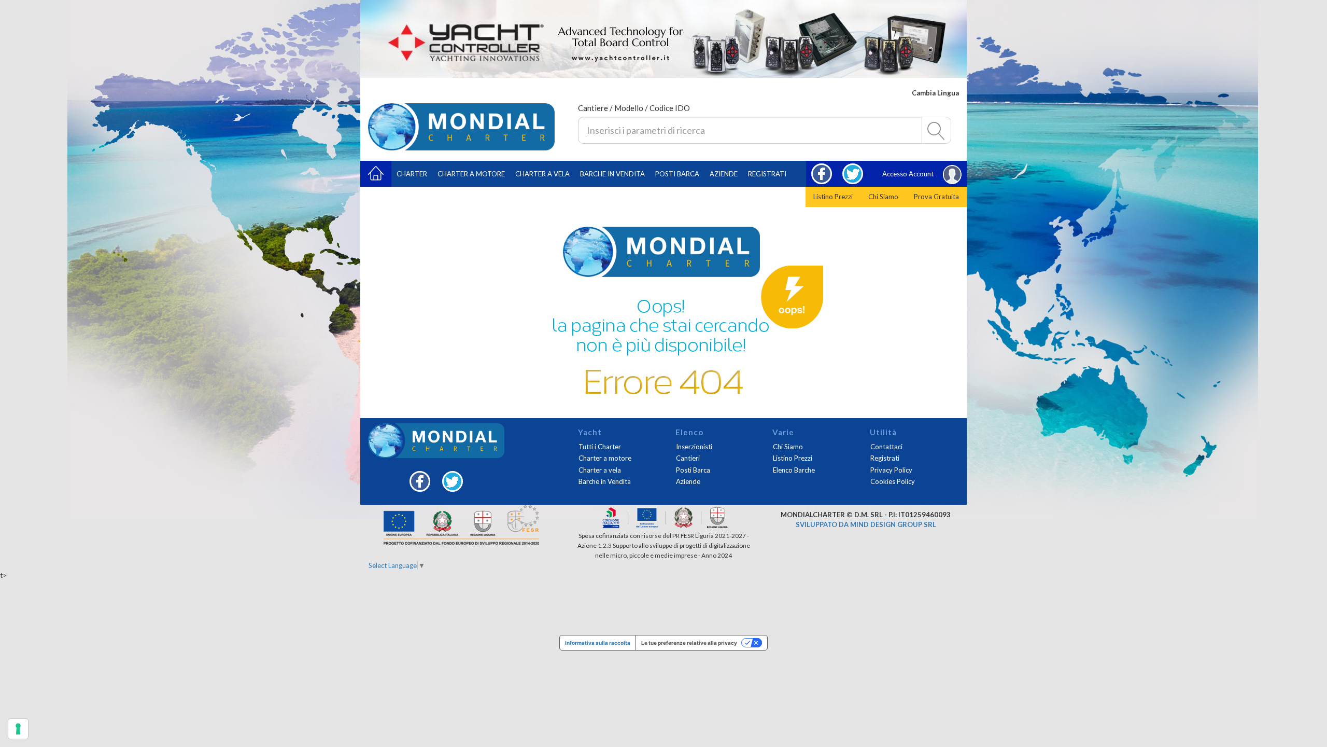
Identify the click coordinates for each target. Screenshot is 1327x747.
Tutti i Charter (599, 446)
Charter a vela (542, 174)
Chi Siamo (883, 196)
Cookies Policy (892, 481)
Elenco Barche (794, 470)
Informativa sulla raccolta (597, 643)
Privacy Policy (891, 470)
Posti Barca (677, 174)
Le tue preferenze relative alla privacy (689, 643)
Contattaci (886, 446)
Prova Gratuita (936, 196)
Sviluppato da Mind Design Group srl (866, 524)
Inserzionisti (694, 446)
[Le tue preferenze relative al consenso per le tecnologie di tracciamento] (18, 729)
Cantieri (688, 458)
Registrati (767, 174)
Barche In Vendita (612, 174)
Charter (412, 174)
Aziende (724, 174)
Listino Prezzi (833, 196)
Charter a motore (471, 174)
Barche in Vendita (604, 481)
